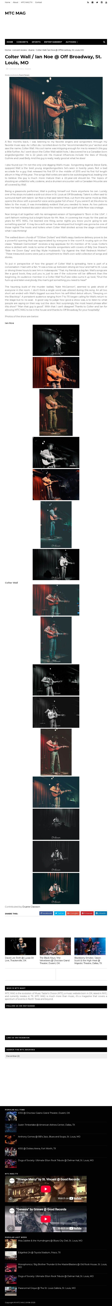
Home (7, 2)
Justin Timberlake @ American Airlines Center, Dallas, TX (46, 1125)
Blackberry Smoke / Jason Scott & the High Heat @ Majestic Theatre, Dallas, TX (88, 961)
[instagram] (102, 2)
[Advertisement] (58, 29)
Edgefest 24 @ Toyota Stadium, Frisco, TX (39, 1252)
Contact (38, 2)
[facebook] (92, 2)
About (15, 2)
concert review (19, 50)
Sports (36, 42)
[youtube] (106, 2)
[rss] (88, 2)
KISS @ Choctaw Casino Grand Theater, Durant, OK (44, 1113)
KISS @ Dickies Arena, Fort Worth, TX (37, 1148)
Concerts (22, 42)
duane (31, 50)
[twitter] (97, 2)
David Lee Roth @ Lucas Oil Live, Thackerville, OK (19, 959)
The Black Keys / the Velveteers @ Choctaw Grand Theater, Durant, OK (54, 961)
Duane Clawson (24, 75)
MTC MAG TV (26, 2)
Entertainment (53, 42)
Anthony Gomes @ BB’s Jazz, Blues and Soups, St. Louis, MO (49, 1136)
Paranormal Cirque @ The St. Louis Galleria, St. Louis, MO (47, 1288)
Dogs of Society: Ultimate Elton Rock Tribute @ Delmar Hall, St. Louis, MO (56, 1160)
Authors (71, 42)
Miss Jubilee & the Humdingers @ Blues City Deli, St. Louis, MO (50, 1240)
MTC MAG (15, 13)
